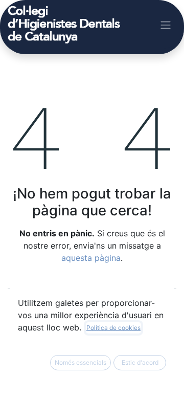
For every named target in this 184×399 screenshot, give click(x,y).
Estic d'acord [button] (140, 362)
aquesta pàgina (91, 258)
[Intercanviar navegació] (165, 24)
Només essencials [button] (80, 362)
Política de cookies (113, 327)
